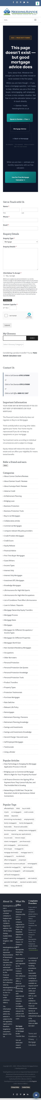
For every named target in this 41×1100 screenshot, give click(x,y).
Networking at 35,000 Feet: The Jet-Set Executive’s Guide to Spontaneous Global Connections (19, 793)
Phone (6, 217)
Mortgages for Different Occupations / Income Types (18, 631)
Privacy (31, 1039)
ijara (6, 834)
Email (6, 225)
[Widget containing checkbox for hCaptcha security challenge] (18, 315)
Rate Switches (9, 702)
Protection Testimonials (13, 692)
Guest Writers (9, 561)
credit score (28, 812)
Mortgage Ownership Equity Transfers (18, 610)
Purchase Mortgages (12, 697)
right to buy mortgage (12, 871)
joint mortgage (9, 845)
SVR (6, 886)
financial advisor (20, 827)
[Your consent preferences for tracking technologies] (37, 3)
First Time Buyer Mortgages (14, 556)
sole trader (32, 878)
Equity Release (9, 546)
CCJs (6, 812)
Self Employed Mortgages (13, 742)
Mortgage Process (11, 615)
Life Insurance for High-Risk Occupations (19, 595)
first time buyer (10, 830)
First (4, 213)
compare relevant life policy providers (18, 531)
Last (22, 213)
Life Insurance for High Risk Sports (17, 590)
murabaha (20, 856)
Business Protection (11, 506)
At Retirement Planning (13, 496)
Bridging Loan (9, 501)
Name (6, 206)
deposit (14, 816)
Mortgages (8, 625)
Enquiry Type (9, 238)
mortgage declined (11, 852)
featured (7, 827)
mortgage (19, 849)
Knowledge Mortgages (12, 585)
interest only (20, 838)
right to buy (27, 867)
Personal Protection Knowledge (16, 672)
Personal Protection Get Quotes (16, 667)
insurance (8, 838)
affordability (9, 808)
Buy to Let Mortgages (12, 516)
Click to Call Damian (17, 375)
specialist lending (10, 882)
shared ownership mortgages (14, 878)
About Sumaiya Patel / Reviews (15, 486)
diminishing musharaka (12, 819)
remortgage (32, 864)
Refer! (5, 465)
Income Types (9, 565)
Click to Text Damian (17, 384)
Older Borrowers (10, 658)
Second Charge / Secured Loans (16, 737)
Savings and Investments (13, 727)
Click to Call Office (16, 393)
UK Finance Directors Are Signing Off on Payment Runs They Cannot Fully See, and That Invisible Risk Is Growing (19, 782)
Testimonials (9, 747)
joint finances (25, 841)
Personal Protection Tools (14, 677)
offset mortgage (10, 860)
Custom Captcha (10, 305)
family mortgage (10, 823)
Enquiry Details (10, 247)
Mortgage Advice (19, 129)
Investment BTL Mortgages (14, 580)
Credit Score (8, 541)
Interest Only (9, 570)
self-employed (28, 871)
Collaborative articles (12, 521)
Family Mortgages (25, 823)
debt (6, 816)
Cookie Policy (26, 1087)
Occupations (9, 653)
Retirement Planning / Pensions (16, 717)
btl (18, 808)
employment (29, 819)
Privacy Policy (7, 300)
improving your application (21, 834)
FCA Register (33, 1081)
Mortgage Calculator (32, 1043)
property (22, 860)
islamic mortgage (10, 841)
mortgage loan (27, 852)
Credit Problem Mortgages (14, 536)
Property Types (10, 687)
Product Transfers (11, 682)
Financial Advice (10, 551)
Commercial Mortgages (13, 526)
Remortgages (9, 712)
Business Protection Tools (14, 511)
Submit (7, 325)
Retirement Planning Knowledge (16, 722)
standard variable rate (28, 882)
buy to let (26, 808)
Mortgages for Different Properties (17, 638)
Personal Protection (11, 663)
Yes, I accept (10, 276)
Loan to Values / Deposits (13, 605)
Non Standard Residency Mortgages (17, 648)
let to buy (8, 849)
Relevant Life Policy (11, 707)
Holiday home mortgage (27, 830)
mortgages (9, 856)
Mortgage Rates (10, 620)
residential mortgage (12, 867)
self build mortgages (11, 875)
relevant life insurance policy (14, 864)
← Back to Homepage (20, 139)
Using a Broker (9, 752)
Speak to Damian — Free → (20, 119)
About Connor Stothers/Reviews (16, 476)
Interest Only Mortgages (13, 575)
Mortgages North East (12, 643)
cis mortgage (16, 812)
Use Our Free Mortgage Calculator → (20, 178)
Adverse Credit (9, 491)
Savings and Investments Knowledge (17, 732)
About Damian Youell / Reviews (15, 481)
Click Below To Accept (12, 273)
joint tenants (23, 845)
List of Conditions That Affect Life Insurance (20, 600)
